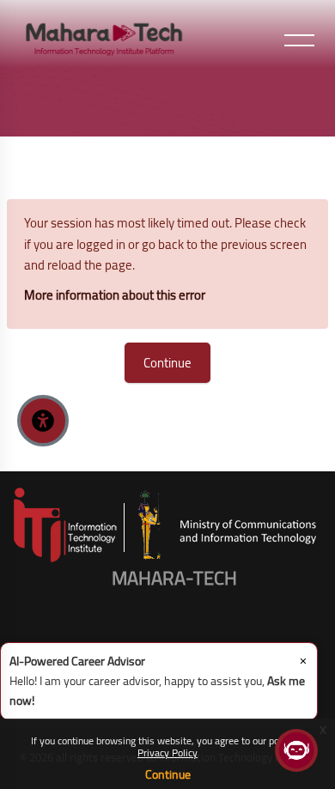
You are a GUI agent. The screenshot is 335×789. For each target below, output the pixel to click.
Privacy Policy (167, 752)
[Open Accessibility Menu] (43, 420)
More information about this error (114, 294)
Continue (168, 774)
